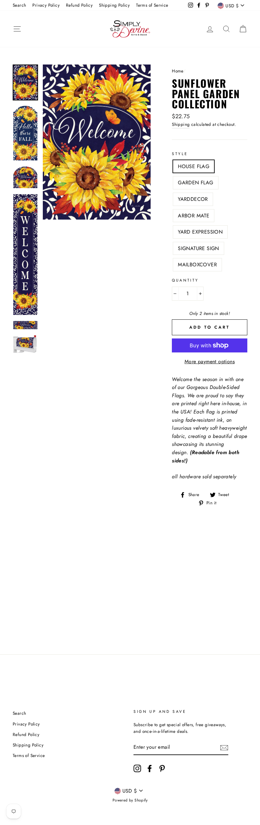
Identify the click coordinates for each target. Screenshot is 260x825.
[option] (97, 142)
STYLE (180, 154)
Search (19, 5)
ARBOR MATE (193, 215)
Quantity (185, 280)
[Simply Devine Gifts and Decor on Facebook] (149, 768)
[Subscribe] (224, 747)
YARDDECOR (193, 199)
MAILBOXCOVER (197, 264)
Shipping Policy (114, 5)
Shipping (181, 124)
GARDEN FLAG (195, 182)
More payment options (210, 361)
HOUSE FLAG (193, 166)
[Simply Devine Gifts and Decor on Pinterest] (162, 768)
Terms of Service (152, 5)
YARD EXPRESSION (200, 231)
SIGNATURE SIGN (198, 248)
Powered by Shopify (130, 800)
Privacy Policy (46, 5)
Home (177, 71)
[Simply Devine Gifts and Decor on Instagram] (137, 768)
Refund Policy (79, 5)
